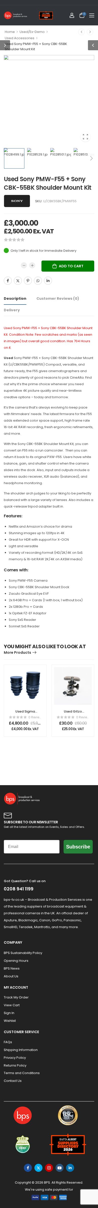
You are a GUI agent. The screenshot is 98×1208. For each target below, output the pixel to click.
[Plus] (32, 265)
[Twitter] (18, 281)
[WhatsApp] (38, 281)
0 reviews (34, 717)
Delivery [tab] (12, 310)
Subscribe (78, 846)
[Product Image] (49, 100)
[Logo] (15, 15)
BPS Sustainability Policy (23, 952)
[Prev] (81, 32)
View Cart (12, 1005)
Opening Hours (16, 960)
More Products (17, 652)
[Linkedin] (48, 281)
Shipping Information (21, 1049)
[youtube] (60, 1168)
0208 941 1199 (18, 889)
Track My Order (16, 997)
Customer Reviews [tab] (57, 298)
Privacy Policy (15, 1057)
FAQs (8, 1042)
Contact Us (13, 1080)
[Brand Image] (17, 201)
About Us (11, 976)
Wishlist (10, 1020)
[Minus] (24, 265)
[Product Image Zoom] (85, 137)
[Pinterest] (28, 281)
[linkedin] (70, 1168)
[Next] (90, 32)
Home (10, 31)
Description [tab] (15, 298)
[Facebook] (8, 281)
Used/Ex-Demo (32, 31)
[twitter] (38, 1168)
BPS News (12, 968)
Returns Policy (15, 1065)
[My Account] (71, 15)
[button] (91, 15)
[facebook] (28, 1168)
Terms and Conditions (22, 1073)
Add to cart (71, 266)
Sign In (9, 1013)
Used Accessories (19, 38)
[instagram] (49, 1168)
